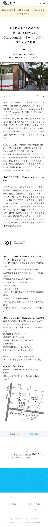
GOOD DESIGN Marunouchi (19, 57)
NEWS (35, 57)
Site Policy (12, 504)
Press (12, 498)
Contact (35, 498)
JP (13, 510)
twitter (35, 434)
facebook (14, 434)
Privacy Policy (35, 504)
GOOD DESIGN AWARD (24, 55)
